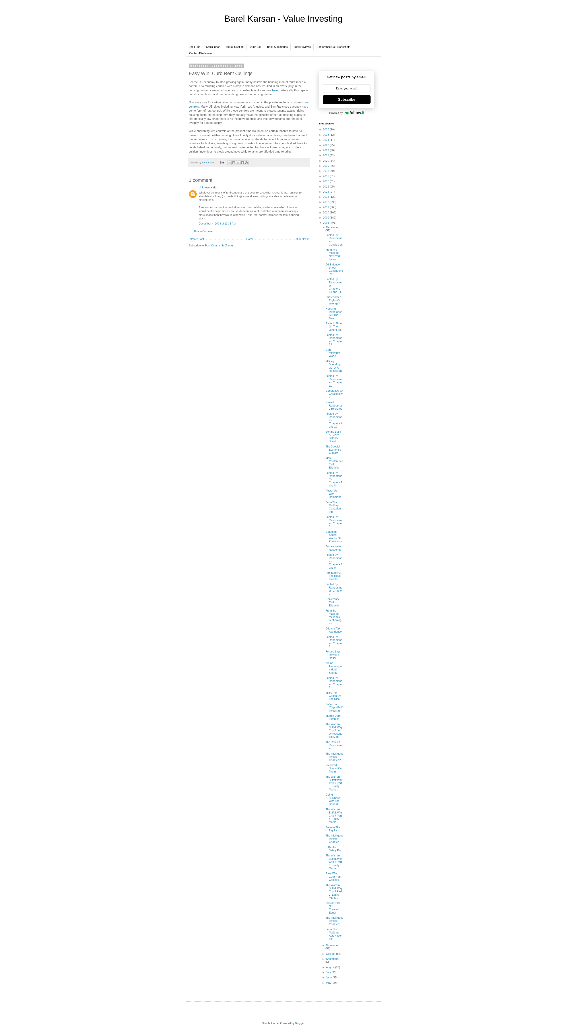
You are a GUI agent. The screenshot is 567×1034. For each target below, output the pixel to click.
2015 (326, 186)
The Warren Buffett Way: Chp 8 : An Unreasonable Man (334, 731)
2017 (326, 176)
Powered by (336, 112)
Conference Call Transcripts (333, 46)
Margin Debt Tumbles (333, 717)
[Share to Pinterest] (246, 163)
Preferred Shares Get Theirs (334, 768)
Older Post (302, 239)
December (332, 227)
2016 (326, 181)
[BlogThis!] (233, 163)
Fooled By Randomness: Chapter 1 (334, 682)
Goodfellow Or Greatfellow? (334, 394)
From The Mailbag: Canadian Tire (333, 507)
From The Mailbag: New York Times (333, 254)
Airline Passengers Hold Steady (334, 668)
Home (250, 239)
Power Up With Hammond (334, 494)
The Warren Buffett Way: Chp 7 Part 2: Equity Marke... (334, 892)
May (329, 982)
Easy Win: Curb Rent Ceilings (333, 876)
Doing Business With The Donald (333, 799)
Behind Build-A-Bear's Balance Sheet (334, 436)
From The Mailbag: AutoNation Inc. (334, 934)
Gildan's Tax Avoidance (334, 630)
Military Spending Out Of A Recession (334, 366)
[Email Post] (222, 162)
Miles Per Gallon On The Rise (333, 696)
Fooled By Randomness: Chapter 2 (334, 641)
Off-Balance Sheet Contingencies (334, 269)
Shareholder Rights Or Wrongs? (333, 300)
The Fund (194, 46)
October (331, 953)
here (275, 90)
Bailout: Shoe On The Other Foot (334, 326)
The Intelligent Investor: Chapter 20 (334, 757)
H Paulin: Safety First (334, 849)
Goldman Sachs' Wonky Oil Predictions (334, 536)
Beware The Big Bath (333, 829)
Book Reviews (302, 46)
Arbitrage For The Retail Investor (333, 576)
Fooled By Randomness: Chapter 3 (334, 589)
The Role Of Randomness (334, 745)
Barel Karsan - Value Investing (283, 18)
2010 (326, 212)
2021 (326, 155)
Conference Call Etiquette (333, 602)
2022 (326, 150)
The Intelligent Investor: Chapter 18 (334, 921)
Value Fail (255, 46)
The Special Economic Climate (333, 450)
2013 (326, 196)
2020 (326, 160)
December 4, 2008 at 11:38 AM (217, 223)
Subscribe (346, 99)
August (330, 967)
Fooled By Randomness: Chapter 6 (334, 521)
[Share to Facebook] (242, 163)
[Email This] (229, 163)
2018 (326, 170)
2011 (326, 207)
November (332, 945)
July (329, 972)
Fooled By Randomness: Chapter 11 (334, 380)
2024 (326, 139)
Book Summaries (277, 46)
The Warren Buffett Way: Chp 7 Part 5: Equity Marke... (334, 783)
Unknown (204, 187)
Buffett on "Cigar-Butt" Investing (334, 707)
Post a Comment (204, 231)
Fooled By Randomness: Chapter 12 (334, 339)
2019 (326, 165)
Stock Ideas (213, 46)
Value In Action (235, 46)
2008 (326, 222)
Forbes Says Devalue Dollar (333, 655)
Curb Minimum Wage (333, 353)
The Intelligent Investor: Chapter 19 (334, 839)
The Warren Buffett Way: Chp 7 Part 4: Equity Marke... (334, 816)
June (329, 977)
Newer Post (197, 239)
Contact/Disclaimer (200, 53)
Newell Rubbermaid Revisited (334, 405)
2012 (326, 202)
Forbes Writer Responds (334, 548)
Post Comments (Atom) (219, 245)
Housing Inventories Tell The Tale (334, 313)
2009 (326, 217)
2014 (326, 191)
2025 (326, 134)
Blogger (299, 1023)
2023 (326, 145)
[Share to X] (238, 163)
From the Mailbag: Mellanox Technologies (334, 617)
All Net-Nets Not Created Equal (333, 907)
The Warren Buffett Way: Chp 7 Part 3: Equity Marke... (334, 862)
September (332, 958)
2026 (326, 129)
